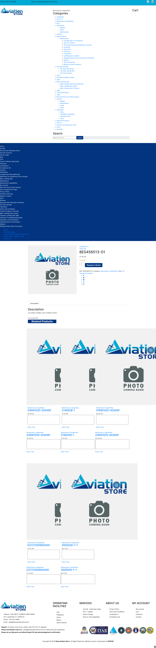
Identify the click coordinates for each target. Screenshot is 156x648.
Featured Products (63, 120)
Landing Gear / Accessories (73, 41)
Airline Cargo (4, 155)
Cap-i (58, 75)
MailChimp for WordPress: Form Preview (14, 176)
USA (58, 612)
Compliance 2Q (5, 168)
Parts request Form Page (8, 189)
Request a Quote (5, 196)
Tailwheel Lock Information (9, 220)
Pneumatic (67, 49)
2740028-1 (68, 410)
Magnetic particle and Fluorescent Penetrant (79, 58)
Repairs (62, 28)
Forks (62, 118)
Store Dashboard (9, 232)
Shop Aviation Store (62, 641)
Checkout (3, 163)
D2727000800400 (38, 545)
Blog (1, 157)
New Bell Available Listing (65, 77)
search (80, 138)
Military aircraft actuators (72, 64)
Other (58, 127)
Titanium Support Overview (9, 211)
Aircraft (59, 99)
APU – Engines (88, 612)
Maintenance (64, 32)
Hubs (62, 112)
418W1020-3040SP (39, 410)
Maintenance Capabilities (65, 21)
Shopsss (3, 200)
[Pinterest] (83, 280)
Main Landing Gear (63, 82)
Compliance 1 (4, 166)
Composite (67, 53)
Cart (1, 159)
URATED (111, 641)
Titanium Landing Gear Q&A (9, 215)
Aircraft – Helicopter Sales (92, 609)
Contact (3, 170)
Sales (62, 30)
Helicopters (60, 25)
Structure (67, 51)
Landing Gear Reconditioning (10, 174)
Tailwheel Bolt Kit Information (10, 222)
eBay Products (61, 36)
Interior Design (88, 614)
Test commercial (69, 62)
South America (62, 623)
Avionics (59, 34)
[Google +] (84, 282)
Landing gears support (71, 56)
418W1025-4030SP (108, 410)
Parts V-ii (60, 19)
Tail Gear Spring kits (67, 69)
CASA (62, 105)
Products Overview (6, 194)
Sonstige (59, 129)
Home (2, 146)
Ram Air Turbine (69, 43)
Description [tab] (34, 303)
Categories (60, 17)
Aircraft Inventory (6, 153)
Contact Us (7, 238)
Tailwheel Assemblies (67, 114)
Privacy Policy (5, 192)
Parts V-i (59, 123)
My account (4, 185)
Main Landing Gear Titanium (69, 88)
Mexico (59, 620)
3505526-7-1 (70, 545)
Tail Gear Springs (62, 66)
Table (58, 95)
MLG (58, 23)
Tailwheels (60, 110)
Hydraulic (67, 47)
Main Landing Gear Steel (68, 86)
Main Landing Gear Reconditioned (71, 84)
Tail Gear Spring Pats (67, 71)
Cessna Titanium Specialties (9, 161)
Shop (2, 198)
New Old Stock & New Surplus (10, 187)
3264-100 (82, 249)
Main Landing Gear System (9, 213)
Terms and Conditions (7, 209)
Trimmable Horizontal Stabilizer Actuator (78, 45)
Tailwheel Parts (65, 116)
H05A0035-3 (83, 246)
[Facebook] (83, 275)
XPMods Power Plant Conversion (11, 226)
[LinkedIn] (83, 284)
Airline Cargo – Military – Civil (14, 236)
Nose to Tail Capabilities (91, 617)
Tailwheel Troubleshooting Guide (11, 217)
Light (58, 90)
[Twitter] (83, 277)
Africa (59, 617)
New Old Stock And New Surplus (68, 97)
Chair (58, 79)
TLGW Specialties (63, 92)
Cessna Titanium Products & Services (16, 234)
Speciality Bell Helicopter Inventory (12, 202)
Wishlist (2, 224)
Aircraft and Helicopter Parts (66, 125)
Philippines (60, 615)
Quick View (31, 427)
